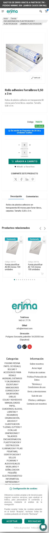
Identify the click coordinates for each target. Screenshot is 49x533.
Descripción (16, 196)
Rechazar (34, 521)
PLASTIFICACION (10, 24)
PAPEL (12, 406)
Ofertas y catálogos (36, 400)
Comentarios (32, 196)
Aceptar (12, 521)
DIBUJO (12, 397)
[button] (24, 57)
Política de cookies (38, 528)
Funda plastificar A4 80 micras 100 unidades (12, 267)
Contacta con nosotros (37, 404)
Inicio (6, 19)
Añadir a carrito (26, 161)
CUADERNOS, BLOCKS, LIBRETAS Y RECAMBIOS (12, 412)
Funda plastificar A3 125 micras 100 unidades (35, 267)
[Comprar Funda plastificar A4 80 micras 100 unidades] (19, 274)
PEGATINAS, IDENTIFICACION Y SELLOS (12, 454)
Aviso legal (37, 368)
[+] (30, 145)
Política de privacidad (22, 528)
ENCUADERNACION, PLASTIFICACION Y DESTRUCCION (12, 442)
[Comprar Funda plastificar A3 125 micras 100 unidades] (42, 274)
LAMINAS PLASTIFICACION (30, 24)
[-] (19, 145)
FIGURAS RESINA (12, 363)
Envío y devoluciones (37, 391)
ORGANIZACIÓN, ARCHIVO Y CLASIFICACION (12, 421)
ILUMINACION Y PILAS (12, 448)
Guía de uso (37, 396)
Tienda (13, 19)
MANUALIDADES (12, 403)
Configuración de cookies (16, 355)
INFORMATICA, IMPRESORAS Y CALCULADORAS (12, 482)
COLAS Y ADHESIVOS (12, 400)
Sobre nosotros (37, 364)
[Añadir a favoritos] (21, 242)
